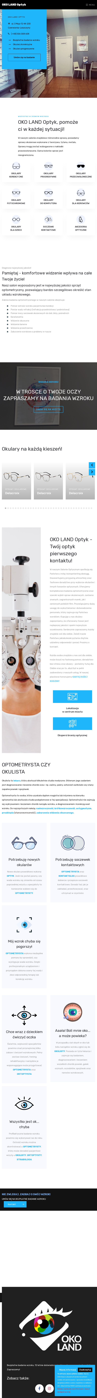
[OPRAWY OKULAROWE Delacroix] (16, 477)
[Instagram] (49, 1388)
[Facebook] (39, 1388)
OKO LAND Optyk (14, 4)
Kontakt (12, 1204)
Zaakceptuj (85, 1370)
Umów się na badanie (24, 57)
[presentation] (92, 465)
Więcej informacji (67, 1370)
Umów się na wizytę (48, 409)
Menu (91, 5)
